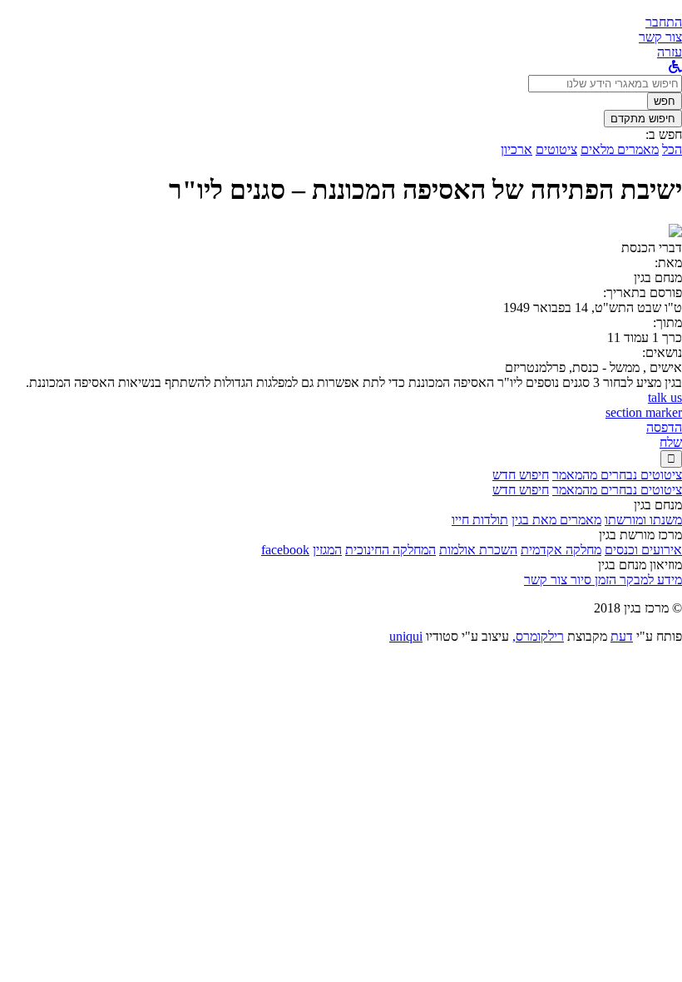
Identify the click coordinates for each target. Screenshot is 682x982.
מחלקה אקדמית (561, 550)
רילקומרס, (538, 636)
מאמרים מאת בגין (556, 520)
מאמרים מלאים (620, 149)
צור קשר (545, 580)
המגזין (327, 550)
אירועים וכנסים (643, 550)
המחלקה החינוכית (390, 550)
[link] (660, 37)
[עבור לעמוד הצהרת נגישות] (675, 67)
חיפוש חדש (520, 475)
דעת (621, 636)
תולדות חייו (480, 520)
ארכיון (516, 149)
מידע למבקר (649, 580)
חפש (664, 101)
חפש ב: (663, 134)
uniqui (406, 636)
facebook (285, 550)
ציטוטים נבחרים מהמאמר (617, 475)
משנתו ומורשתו (643, 520)
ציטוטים (556, 149)
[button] (663, 22)
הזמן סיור (591, 580)
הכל (672, 149)
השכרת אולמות (478, 550)
